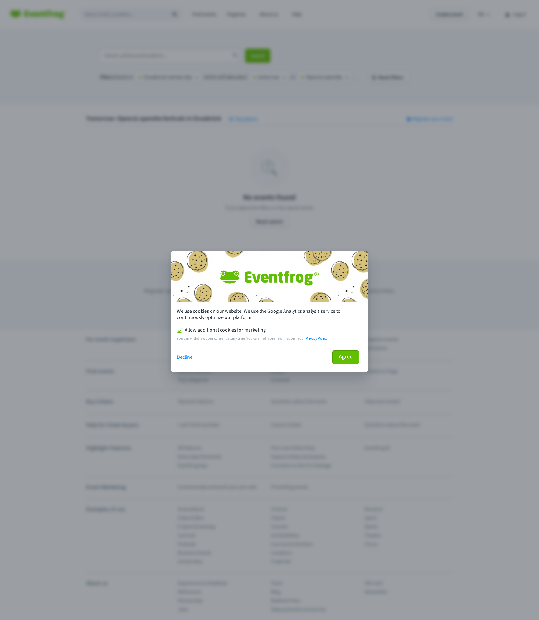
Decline (184, 357)
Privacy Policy (317, 338)
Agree (345, 357)
